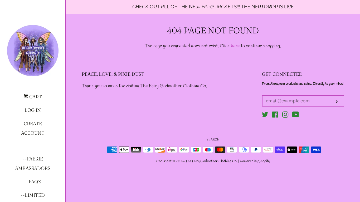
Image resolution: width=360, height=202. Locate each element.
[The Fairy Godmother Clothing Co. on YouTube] (295, 116)
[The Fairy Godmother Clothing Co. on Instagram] (285, 116)
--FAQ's (33, 182)
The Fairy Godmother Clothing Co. (211, 161)
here (235, 46)
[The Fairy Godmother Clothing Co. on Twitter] (265, 116)
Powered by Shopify (255, 161)
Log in (33, 110)
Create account (33, 128)
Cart (35, 97)
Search (213, 139)
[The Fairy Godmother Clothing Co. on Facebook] (275, 116)
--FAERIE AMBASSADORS (32, 163)
